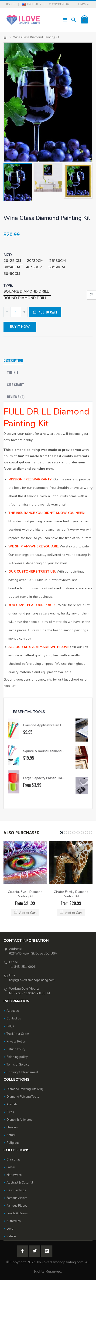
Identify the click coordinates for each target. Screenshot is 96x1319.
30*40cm (11, 267)
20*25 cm (12, 260)
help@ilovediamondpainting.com (32, 980)
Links (82, 4)
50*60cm (56, 267)
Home (5, 37)
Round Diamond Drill (25, 297)
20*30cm (35, 260)
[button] (61, 832)
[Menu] (65, 20)
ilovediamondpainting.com (62, 1262)
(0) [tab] (15, 396)
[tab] (13, 360)
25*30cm (57, 260)
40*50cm (34, 267)
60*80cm (11, 273)
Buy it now (20, 326)
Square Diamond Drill (26, 291)
